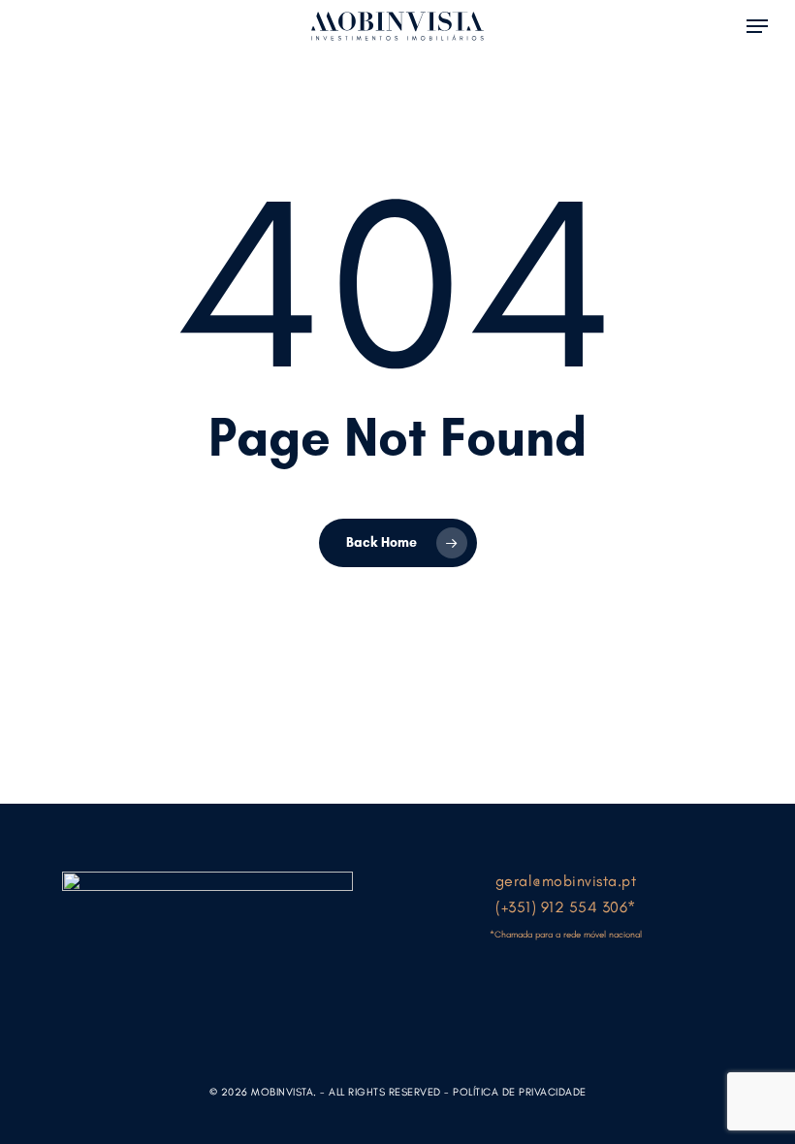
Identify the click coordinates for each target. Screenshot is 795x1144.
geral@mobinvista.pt (566, 881)
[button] (757, 24)
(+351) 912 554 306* (565, 907)
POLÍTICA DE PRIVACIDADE (520, 1092)
